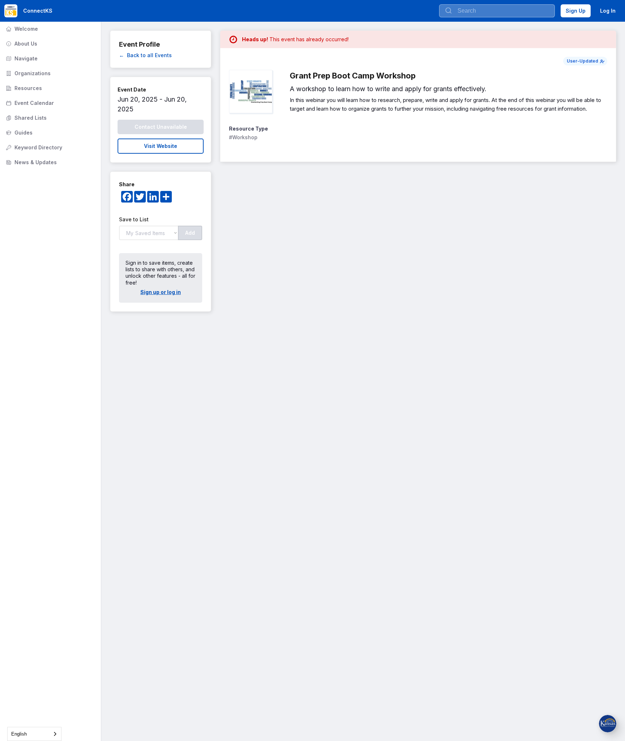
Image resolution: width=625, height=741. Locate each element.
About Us (20, 44)
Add (190, 233)
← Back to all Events (145, 55)
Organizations (27, 73)
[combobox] (34, 734)
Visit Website (160, 146)
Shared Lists (25, 118)
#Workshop (243, 137)
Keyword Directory (33, 147)
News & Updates (30, 162)
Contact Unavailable (161, 127)
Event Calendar (29, 103)
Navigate (21, 58)
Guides (18, 132)
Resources (23, 88)
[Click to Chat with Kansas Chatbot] (607, 723)
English (19, 734)
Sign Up (576, 11)
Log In (608, 11)
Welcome (21, 29)
